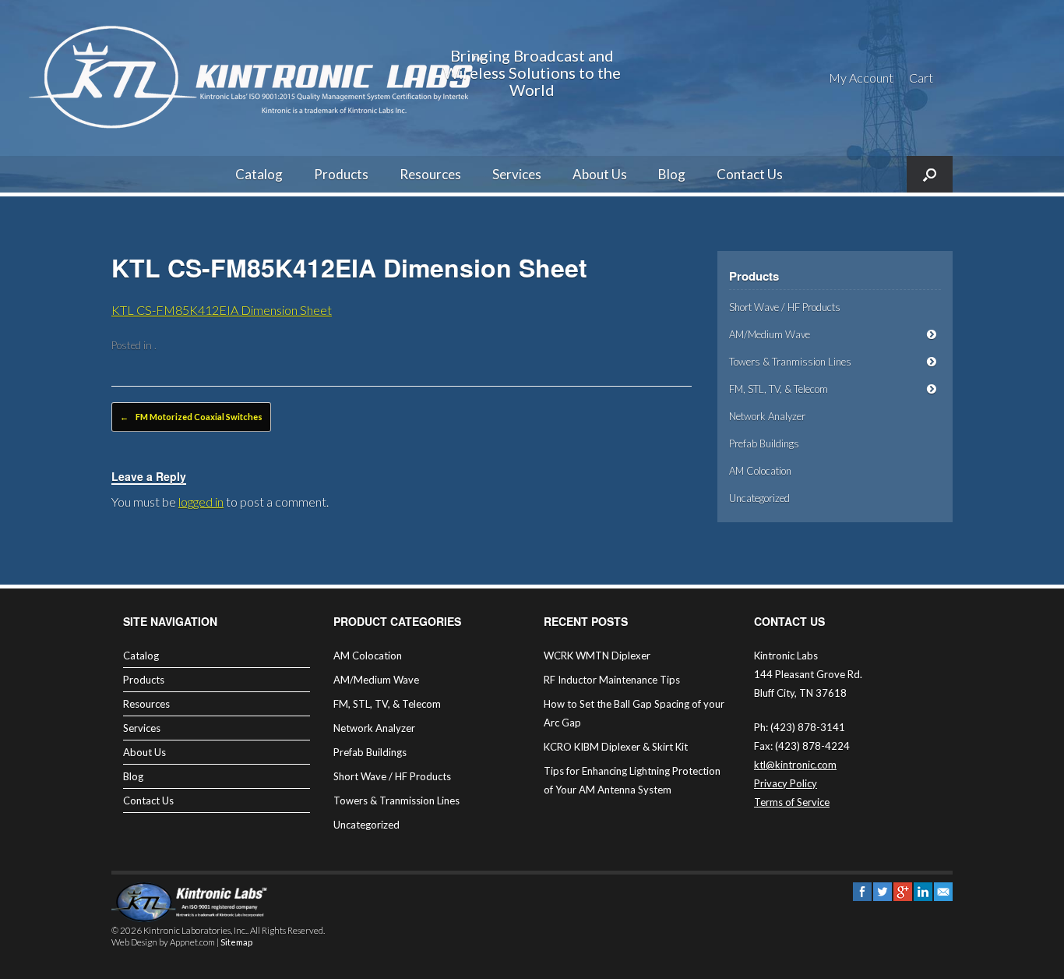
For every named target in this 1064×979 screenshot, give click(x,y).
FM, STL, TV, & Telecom (778, 389)
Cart (921, 77)
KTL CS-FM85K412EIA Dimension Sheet (221, 309)
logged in (201, 501)
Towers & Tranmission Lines (790, 361)
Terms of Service (792, 802)
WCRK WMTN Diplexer (597, 655)
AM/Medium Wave (769, 334)
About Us (600, 174)
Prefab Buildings (764, 443)
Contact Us (750, 174)
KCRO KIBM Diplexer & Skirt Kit (616, 746)
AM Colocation (760, 471)
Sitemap (236, 942)
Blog (671, 174)
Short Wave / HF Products (784, 307)
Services (516, 174)
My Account (861, 77)
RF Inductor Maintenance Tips (612, 679)
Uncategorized (759, 498)
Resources (430, 174)
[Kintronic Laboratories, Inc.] (261, 77)
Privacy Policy (785, 783)
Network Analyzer (767, 416)
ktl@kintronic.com (795, 764)
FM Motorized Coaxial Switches (191, 417)
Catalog (259, 174)
